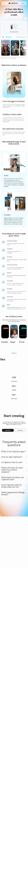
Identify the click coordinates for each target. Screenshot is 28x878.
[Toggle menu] (3, 3)
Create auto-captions (12, 243)
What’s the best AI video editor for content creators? (12, 470)
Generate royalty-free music (14, 307)
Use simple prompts (12, 299)
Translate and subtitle (12, 251)
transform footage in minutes (14, 293)
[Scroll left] (3, 48)
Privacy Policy (13, 58)
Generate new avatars (12, 259)
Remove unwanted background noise (16, 275)
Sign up (24, 3)
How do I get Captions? (11, 457)
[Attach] (3, 37)
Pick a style (10, 180)
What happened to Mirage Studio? (13, 493)
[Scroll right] (25, 48)
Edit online (7, 430)
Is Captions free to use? (11, 462)
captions (15, 184)
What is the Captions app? (13, 451)
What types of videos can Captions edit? (12, 478)
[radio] (5, 48)
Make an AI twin (8, 218)
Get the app (20, 430)
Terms (2, 58)
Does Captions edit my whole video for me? (11, 486)
